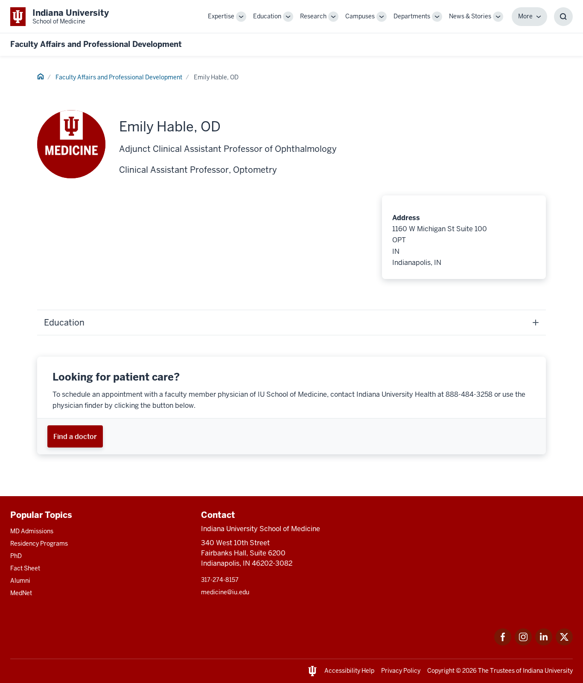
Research (313, 16)
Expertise (221, 16)
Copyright (441, 670)
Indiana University (548, 670)
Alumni (20, 580)
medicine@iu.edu (225, 592)
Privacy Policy (400, 670)
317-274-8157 (220, 580)
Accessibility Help (349, 670)
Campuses (360, 16)
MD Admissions (31, 531)
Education (267, 16)
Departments (412, 16)
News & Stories (470, 16)
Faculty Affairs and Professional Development (96, 44)
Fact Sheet (25, 568)
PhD (16, 556)
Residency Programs (39, 543)
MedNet (21, 593)
